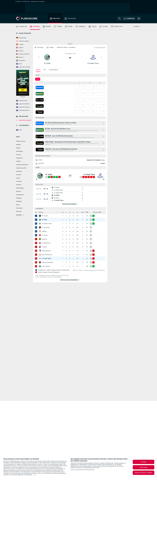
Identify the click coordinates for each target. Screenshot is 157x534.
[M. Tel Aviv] (40, 216)
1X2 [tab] (37, 79)
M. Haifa (47, 63)
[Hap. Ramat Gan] (40, 255)
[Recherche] (119, 18)
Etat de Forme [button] (97, 212)
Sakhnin (44, 231)
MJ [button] (62, 212)
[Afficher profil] (47, 57)
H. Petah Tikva (93, 63)
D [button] (73, 212)
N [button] (69, 212)
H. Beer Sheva (46, 243)
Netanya (44, 239)
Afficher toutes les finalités (143, 472)
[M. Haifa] (40, 220)
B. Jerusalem (46, 227)
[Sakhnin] (40, 231)
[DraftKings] (40, 106)
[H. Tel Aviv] (40, 235)
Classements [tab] (53, 69)
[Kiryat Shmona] (40, 251)
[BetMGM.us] (40, 100)
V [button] (66, 212)
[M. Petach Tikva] (40, 223)
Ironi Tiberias (46, 266)
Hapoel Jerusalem (47, 262)
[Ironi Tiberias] (40, 266)
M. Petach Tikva (46, 223)
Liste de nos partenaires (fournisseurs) (82, 469)
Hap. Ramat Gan (47, 254)
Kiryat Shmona (46, 251)
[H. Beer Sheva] (40, 243)
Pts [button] (87, 212)
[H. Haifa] (40, 247)
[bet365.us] (40, 93)
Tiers (34, 474)
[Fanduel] (40, 87)
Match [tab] (38, 69)
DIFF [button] (82, 212)
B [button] (77, 212)
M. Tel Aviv (45, 216)
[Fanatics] (40, 112)
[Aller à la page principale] (28, 18)
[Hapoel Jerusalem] (40, 262)
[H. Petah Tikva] (40, 258)
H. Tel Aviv (45, 235)
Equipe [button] (41, 212)
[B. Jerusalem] (40, 227)
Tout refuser (143, 467)
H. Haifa (44, 247)
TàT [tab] (44, 69)
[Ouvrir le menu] (139, 18)
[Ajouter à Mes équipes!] (39, 57)
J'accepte (143, 462)
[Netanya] (40, 239)
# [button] (35, 212)
